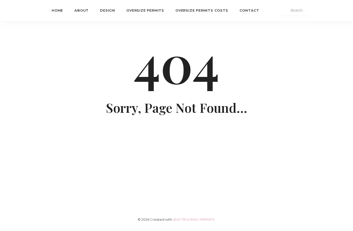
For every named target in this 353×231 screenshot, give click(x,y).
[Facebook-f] (157, 175)
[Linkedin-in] (176, 175)
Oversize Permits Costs (201, 10)
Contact (249, 10)
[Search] (313, 10)
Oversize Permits (145, 10)
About (81, 10)
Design (107, 10)
